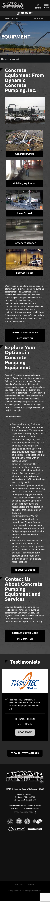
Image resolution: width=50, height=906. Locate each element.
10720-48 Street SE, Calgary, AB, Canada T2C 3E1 (25, 789)
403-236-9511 (27, 794)
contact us (37, 18)
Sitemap (31, 884)
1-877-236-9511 (26, 13)
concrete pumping (35, 288)
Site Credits (20, 884)
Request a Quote (25, 570)
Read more (25, 732)
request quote (12, 18)
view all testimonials (25, 753)
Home (4, 59)
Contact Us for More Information (25, 335)
